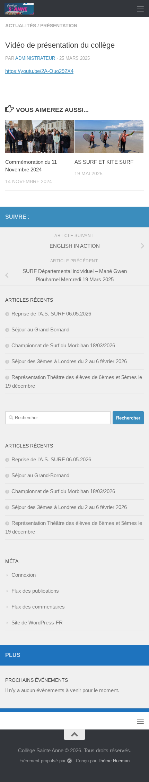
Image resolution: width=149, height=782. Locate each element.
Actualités (20, 25)
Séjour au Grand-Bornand (40, 329)
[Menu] (140, 8)
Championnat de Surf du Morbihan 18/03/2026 (63, 345)
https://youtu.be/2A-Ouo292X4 (39, 71)
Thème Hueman (114, 760)
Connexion (23, 575)
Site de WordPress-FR (37, 622)
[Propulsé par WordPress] (69, 761)
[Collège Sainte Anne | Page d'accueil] (24, 9)
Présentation (58, 25)
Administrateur (35, 58)
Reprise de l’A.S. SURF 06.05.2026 (51, 314)
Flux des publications (35, 591)
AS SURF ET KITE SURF (103, 162)
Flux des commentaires (38, 607)
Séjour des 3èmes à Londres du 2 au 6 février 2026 (69, 361)
